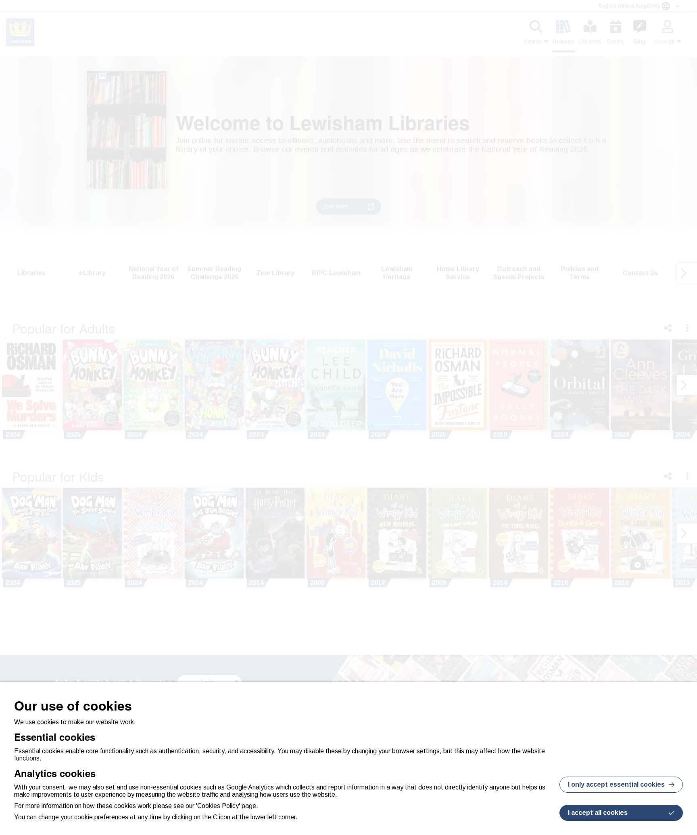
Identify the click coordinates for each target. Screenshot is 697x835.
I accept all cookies (598, 812)
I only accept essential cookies (616, 784)
